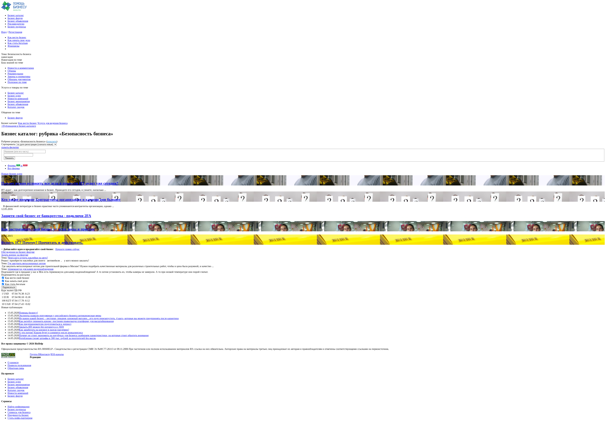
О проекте (13, 362)
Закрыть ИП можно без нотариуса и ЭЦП (41, 327)
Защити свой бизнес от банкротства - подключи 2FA (46, 216)
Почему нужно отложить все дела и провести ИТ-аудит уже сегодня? (59, 183)
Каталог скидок (16, 107)
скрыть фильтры (10, 147)
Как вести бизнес (17, 37)
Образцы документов (19, 79)
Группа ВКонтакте (40, 354)
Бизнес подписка (17, 26)
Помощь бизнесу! (28, 312)
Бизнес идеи (14, 95)
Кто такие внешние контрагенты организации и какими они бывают (61, 199)
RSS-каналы (57, 354)
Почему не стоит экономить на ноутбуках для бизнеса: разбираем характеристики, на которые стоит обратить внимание (84, 335)
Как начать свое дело (19, 40)
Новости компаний (18, 98)
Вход (4, 32)
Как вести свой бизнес (16, 278)
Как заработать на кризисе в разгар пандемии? (44, 329)
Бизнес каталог (16, 15)
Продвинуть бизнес (18, 415)
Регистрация (15, 32)
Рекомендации (15, 73)
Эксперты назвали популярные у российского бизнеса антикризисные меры (60, 315)
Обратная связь (16, 368)
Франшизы (13, 46)
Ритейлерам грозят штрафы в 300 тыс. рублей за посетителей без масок (57, 338)
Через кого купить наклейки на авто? (28, 257)
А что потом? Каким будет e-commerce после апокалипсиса (51, 332)
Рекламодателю (16, 24)
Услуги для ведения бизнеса (52, 123)
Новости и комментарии (21, 68)
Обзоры (12, 70)
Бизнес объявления (18, 21)
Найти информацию (19, 406)
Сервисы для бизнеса (19, 412)
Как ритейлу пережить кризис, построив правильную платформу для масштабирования (66, 321)
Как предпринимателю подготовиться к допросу (45, 324)
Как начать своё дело (16, 281)
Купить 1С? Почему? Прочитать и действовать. (42, 242)
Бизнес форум (15, 18)
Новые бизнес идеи (11, 173)
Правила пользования (19, 365)
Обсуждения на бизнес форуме (18, 252)
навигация (7, 57)
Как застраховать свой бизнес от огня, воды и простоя (47, 229)
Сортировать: (8, 144)
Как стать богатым (18, 43)
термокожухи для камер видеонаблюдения (30, 269)
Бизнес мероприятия (19, 101)
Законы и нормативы (19, 76)
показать (51, 141)
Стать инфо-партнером (20, 418)
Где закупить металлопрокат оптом (27, 263)
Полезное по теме (17, 82)
